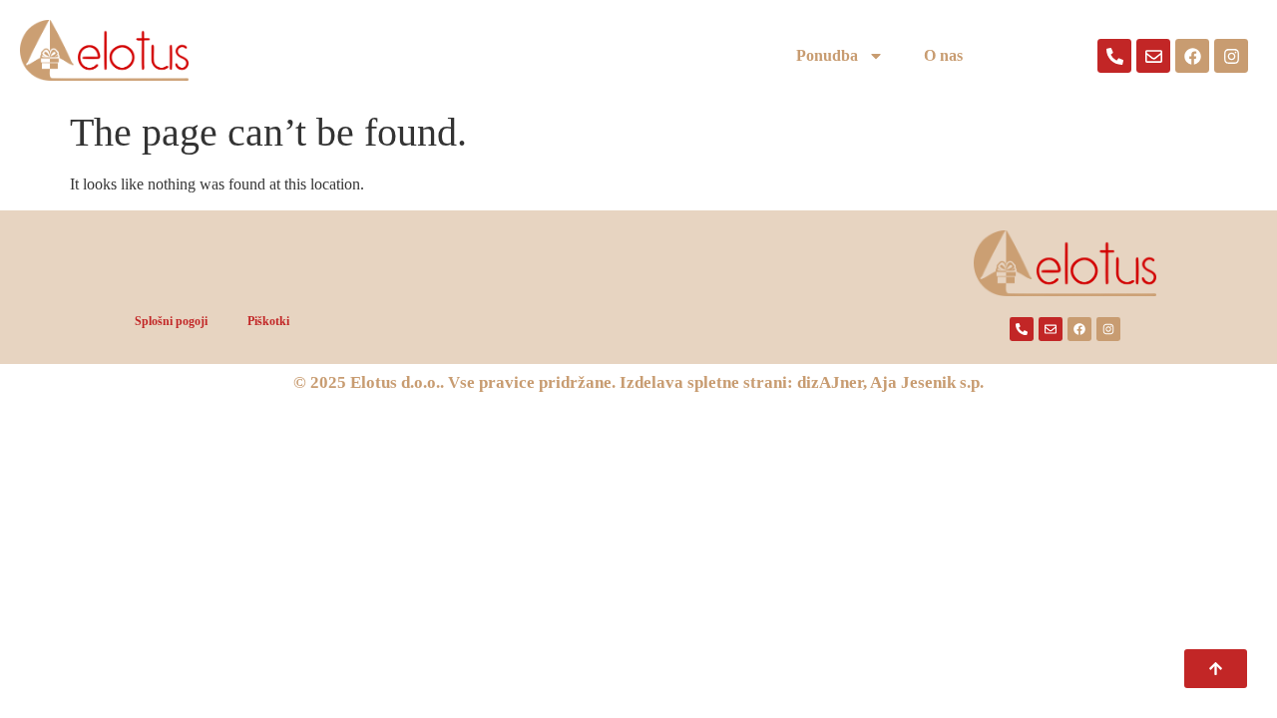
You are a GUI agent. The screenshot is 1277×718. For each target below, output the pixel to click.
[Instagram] (1231, 56)
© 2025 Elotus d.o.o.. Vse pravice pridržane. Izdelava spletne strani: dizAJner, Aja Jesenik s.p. (638, 382)
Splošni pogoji (171, 321)
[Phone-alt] (1114, 56)
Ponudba (827, 55)
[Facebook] (1192, 56)
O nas (943, 55)
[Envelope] (1153, 56)
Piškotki (268, 321)
